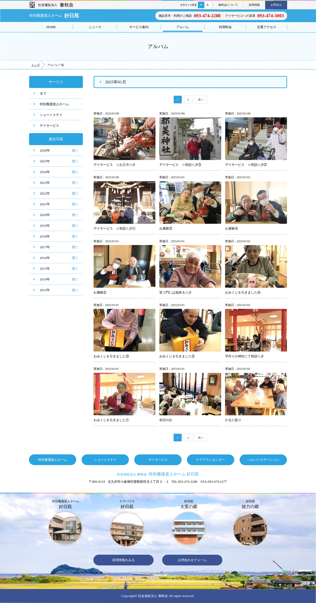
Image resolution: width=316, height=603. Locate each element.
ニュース (95, 27)
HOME (51, 27)
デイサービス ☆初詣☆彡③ (180, 164)
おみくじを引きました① (111, 420)
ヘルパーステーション (263, 459)
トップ (35, 65)
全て (43, 93)
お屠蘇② (100, 292)
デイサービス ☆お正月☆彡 (114, 164)
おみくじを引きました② (177, 356)
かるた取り (233, 420)
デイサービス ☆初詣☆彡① (114, 228)
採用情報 (254, 4)
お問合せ (276, 4)
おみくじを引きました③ (111, 356)
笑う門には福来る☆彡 (175, 292)
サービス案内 (139, 27)
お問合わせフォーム (192, 560)
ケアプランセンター (210, 459)
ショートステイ (51, 115)
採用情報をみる (123, 560)
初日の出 (165, 420)
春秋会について (228, 4)
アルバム (182, 27)
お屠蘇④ (231, 228)
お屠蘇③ (165, 228)
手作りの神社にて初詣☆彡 (244, 356)
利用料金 (225, 27)
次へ (201, 99)
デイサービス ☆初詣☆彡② (246, 164)
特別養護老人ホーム (54, 104)
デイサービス (49, 125)
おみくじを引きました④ (243, 292)
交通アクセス (266, 27)
